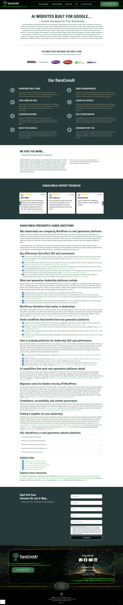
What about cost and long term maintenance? (31, 452)
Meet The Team (68, 4)
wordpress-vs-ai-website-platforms (39, 397)
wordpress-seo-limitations (39, 316)
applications (34, 329)
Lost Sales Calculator (86, 4)
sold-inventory (49, 429)
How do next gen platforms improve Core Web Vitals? (33, 444)
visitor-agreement (52, 408)
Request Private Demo (109, 4)
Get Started (86, 537)
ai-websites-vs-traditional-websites (59, 378)
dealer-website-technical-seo (36, 265)
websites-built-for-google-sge (58, 478)
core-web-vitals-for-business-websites (89, 359)
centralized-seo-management (73, 410)
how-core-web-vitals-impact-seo (64, 359)
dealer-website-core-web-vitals (82, 259)
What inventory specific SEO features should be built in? (34, 448)
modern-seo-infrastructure (65, 365)
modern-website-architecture (86, 365)
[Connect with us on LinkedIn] (95, 561)
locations (96, 331)
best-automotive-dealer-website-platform (50, 425)
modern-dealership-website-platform (35, 463)
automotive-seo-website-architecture (62, 269)
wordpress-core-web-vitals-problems (58, 316)
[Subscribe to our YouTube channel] (90, 561)
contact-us (60, 480)
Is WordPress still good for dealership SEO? (31, 437)
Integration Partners (57, 4)
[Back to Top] (119, 602)
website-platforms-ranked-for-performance (72, 476)
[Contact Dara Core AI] (80, 561)
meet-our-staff (66, 427)
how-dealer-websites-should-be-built (81, 478)
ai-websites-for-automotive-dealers (35, 461)
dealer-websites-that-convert (76, 325)
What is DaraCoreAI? (43, 4)
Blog (76, 4)
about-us (28, 427)
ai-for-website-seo (27, 337)
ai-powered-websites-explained (79, 378)
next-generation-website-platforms (63, 397)
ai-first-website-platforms (41, 478)
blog (98, 335)
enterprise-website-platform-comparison (49, 410)
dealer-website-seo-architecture (59, 265)
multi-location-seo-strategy (30, 333)
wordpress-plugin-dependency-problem (73, 272)
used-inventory (34, 325)
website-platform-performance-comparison (72, 355)
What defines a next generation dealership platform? (33, 440)
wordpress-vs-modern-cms (81, 316)
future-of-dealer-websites (73, 425)
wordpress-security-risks (80, 276)
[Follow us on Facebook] (85, 561)
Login (62, 602)
